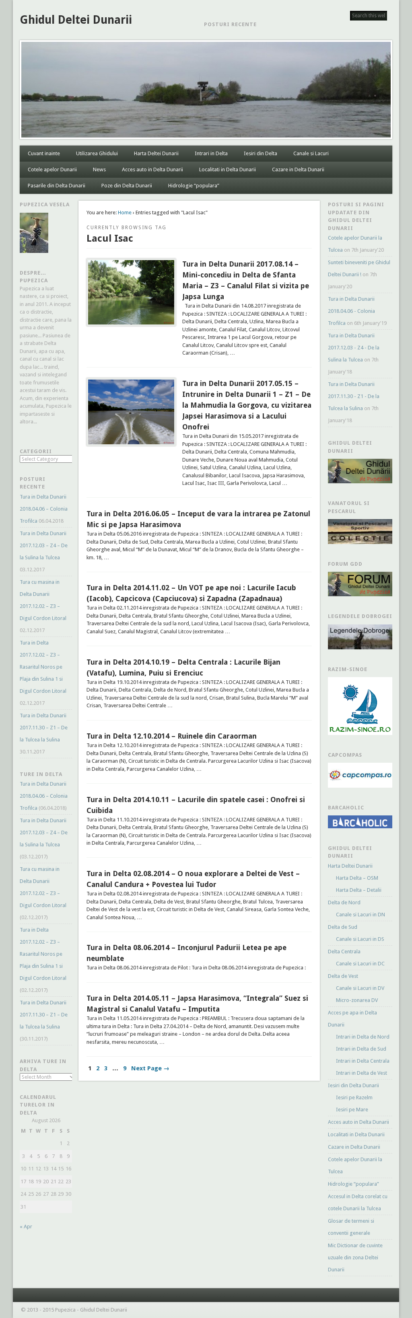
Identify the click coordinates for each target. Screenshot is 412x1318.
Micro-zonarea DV (357, 1000)
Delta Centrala (344, 951)
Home (125, 212)
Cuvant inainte (44, 153)
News (99, 169)
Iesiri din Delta (260, 153)
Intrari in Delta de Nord (362, 1037)
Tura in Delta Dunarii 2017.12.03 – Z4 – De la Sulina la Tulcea (44, 545)
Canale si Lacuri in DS (360, 939)
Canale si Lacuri (311, 153)
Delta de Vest (343, 976)
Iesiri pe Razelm (354, 1097)
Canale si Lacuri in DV (360, 988)
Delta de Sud (342, 927)
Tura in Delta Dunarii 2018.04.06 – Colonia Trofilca (44, 509)
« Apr (26, 1227)
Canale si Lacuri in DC (360, 964)
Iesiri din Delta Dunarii (353, 1085)
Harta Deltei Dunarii (156, 153)
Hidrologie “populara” (193, 186)
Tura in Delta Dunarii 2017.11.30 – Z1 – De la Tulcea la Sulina (44, 727)
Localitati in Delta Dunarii (227, 169)
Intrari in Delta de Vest (361, 1073)
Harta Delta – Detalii (358, 890)
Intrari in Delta (211, 153)
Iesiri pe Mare (352, 1110)
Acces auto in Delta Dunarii (152, 169)
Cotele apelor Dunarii (52, 169)
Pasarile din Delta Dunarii (56, 186)
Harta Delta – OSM (357, 878)
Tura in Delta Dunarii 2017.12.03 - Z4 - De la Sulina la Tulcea (353, 348)
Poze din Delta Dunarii (126, 186)
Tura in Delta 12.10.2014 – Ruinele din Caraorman (172, 736)
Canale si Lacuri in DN (360, 915)
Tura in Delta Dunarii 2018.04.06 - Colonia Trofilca (351, 311)
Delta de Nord (344, 902)
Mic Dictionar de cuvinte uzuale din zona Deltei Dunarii (355, 1257)
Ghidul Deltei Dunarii (76, 20)
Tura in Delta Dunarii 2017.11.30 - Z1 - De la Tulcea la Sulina (353, 396)
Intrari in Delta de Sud (361, 1049)
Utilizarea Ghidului (97, 153)
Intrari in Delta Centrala (362, 1061)
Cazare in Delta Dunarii (298, 169)
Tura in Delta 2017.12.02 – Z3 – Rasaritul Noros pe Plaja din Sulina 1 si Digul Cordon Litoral (43, 667)
